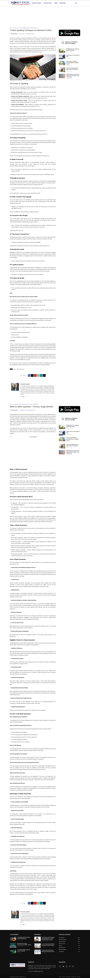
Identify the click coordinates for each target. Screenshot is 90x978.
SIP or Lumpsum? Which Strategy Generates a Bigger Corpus (72, 63)
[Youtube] (63, 966)
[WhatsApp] (38, 375)
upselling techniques (20, 369)
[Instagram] (73, 966)
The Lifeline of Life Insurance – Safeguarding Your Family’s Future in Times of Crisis (48, 938)
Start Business (15, 27)
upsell (14, 369)
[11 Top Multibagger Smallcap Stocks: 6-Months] (13, 951)
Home (11, 27)
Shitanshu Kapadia (14, 33)
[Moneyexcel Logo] (20, 3)
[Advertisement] (45, 16)
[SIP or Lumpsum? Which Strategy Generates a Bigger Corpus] (62, 63)
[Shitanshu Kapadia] (15, 390)
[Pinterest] (35, 375)
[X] (32, 375)
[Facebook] (29, 375)
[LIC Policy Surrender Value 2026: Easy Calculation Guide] (37, 952)
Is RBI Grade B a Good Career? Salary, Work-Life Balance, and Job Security (72, 75)
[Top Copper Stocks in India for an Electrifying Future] (13, 939)
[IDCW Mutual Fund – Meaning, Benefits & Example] (62, 50)
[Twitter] (66, 966)
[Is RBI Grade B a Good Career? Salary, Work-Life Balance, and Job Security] (62, 76)
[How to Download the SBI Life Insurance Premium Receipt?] (37, 945)
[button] (76, 3)
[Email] (44, 375)
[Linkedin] (41, 375)
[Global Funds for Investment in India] (62, 57)
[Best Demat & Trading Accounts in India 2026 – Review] (13, 945)
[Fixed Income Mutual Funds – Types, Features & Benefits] (62, 69)
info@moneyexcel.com (38, 971)
